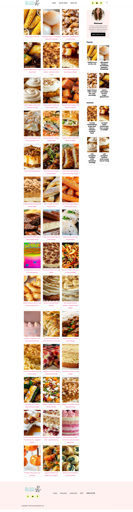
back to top (91, 493)
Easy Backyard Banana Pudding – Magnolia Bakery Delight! (70, 305)
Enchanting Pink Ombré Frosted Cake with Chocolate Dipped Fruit (70, 439)
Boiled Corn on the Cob (32, 37)
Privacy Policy (63, 493)
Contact (55, 493)
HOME (54, 3)
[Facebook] (93, 3)
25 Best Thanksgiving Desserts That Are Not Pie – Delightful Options (32, 439)
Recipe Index (63, 3)
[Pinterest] (101, 3)
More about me (97, 34)
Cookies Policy (73, 493)
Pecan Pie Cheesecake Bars (32, 171)
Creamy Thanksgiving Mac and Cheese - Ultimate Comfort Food (51, 72)
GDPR (81, 493)
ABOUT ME (74, 3)
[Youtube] (97, 3)
